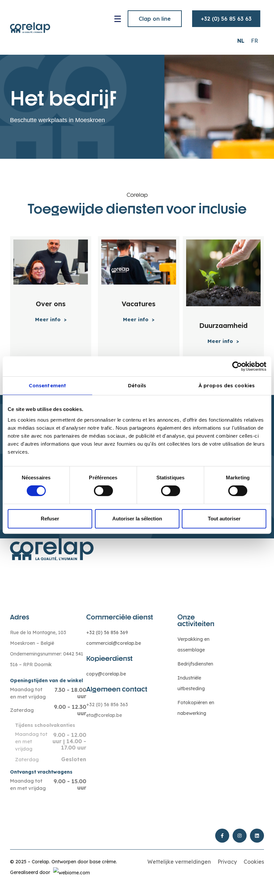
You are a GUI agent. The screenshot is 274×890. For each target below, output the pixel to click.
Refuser (50, 518)
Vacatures (138, 304)
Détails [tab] (137, 385)
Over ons (50, 304)
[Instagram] (240, 836)
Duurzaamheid (223, 325)
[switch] (103, 490)
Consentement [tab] (47, 385)
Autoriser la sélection (137, 518)
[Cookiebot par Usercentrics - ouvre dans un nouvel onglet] (237, 366)
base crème (103, 862)
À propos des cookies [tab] (226, 385)
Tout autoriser (224, 518)
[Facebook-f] (222, 836)
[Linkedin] (257, 836)
